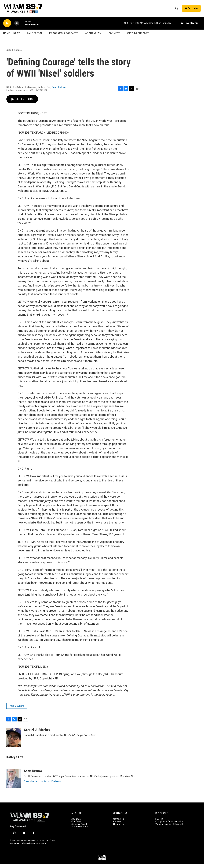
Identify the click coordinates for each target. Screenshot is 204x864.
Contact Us (118, 819)
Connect (114, 33)
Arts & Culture (14, 50)
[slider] (21, 23)
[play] (7, 23)
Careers (117, 821)
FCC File (159, 819)
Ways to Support (138, 33)
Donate (193, 8)
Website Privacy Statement (169, 824)
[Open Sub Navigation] (22, 33)
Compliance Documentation (169, 821)
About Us (76, 819)
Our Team (76, 821)
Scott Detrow (59, 87)
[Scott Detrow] (13, 778)
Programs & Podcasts (63, 33)
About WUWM (93, 33)
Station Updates (79, 826)
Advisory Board (79, 824)
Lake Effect (34, 33)
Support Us (118, 824)
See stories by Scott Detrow (42, 781)
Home (6, 33)
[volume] (16, 23)
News (16, 33)
